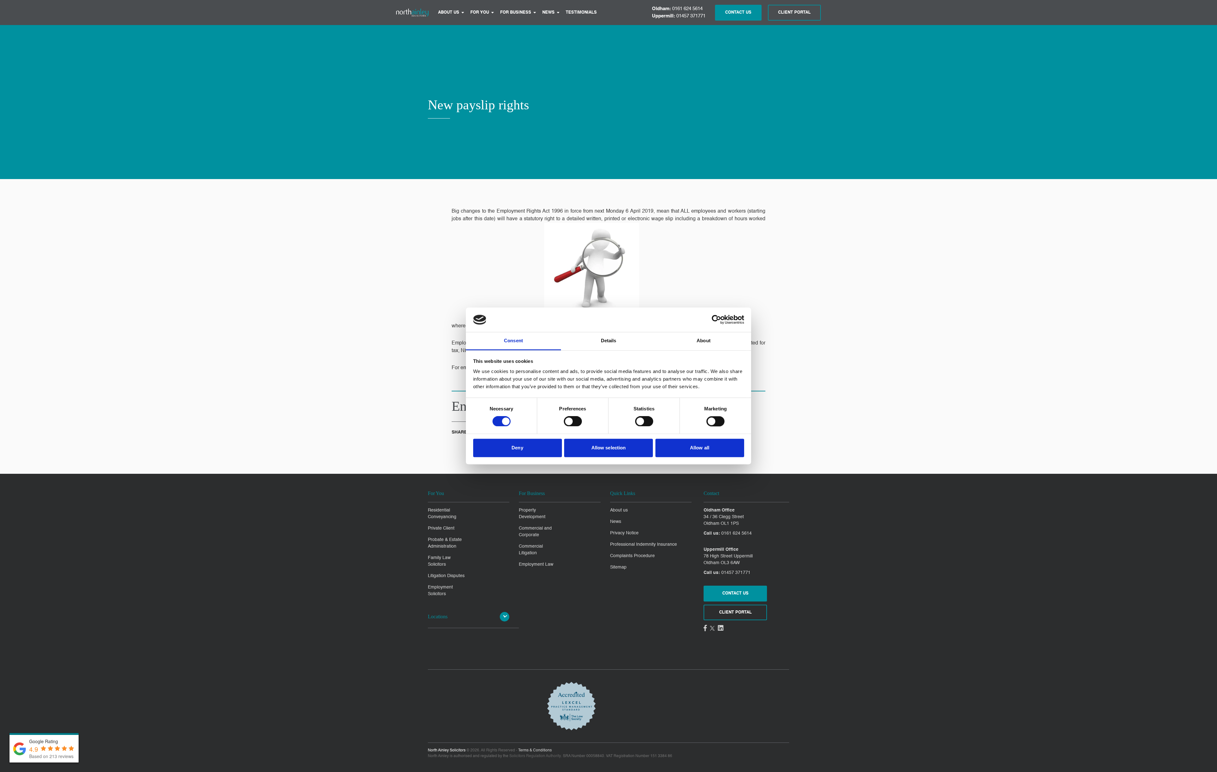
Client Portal (794, 12)
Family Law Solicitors (439, 561)
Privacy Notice (624, 533)
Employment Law (536, 564)
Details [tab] (608, 340)
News (548, 12)
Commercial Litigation (531, 549)
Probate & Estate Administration (445, 543)
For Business (515, 12)
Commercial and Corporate (535, 531)
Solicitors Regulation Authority (535, 756)
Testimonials (581, 12)
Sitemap (618, 567)
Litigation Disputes (446, 576)
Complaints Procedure (632, 556)
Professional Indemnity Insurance (643, 544)
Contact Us (738, 12)
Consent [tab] (513, 340)
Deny (517, 447)
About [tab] (704, 340)
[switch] (573, 421)
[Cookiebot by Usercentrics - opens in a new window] (716, 320)
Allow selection (608, 447)
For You (479, 12)
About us (448, 12)
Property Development (532, 513)
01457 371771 (678, 16)
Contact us (735, 593)
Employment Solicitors (440, 590)
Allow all (699, 447)
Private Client (441, 528)
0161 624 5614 (677, 8)
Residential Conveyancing (442, 513)
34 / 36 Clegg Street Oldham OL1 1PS (724, 520)
